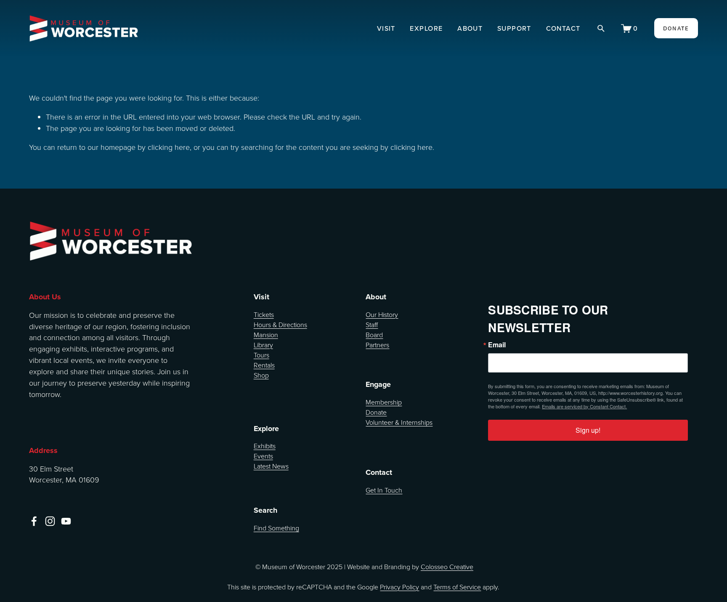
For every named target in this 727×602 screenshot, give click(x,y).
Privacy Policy (399, 586)
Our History (382, 314)
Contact (563, 28)
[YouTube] (66, 521)
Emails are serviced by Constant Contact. (584, 406)
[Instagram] (50, 521)
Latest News (271, 466)
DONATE (676, 28)
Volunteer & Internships (399, 422)
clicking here (169, 147)
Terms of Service (457, 586)
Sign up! (588, 430)
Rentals (264, 365)
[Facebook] (34, 521)
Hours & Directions (280, 324)
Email (497, 344)
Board (374, 334)
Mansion (266, 334)
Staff (372, 324)
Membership (384, 402)
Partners (377, 344)
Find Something (276, 528)
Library (263, 344)
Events (263, 456)
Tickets (264, 314)
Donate (376, 412)
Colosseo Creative (447, 566)
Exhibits (265, 445)
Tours (261, 355)
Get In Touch (384, 490)
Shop (261, 375)
